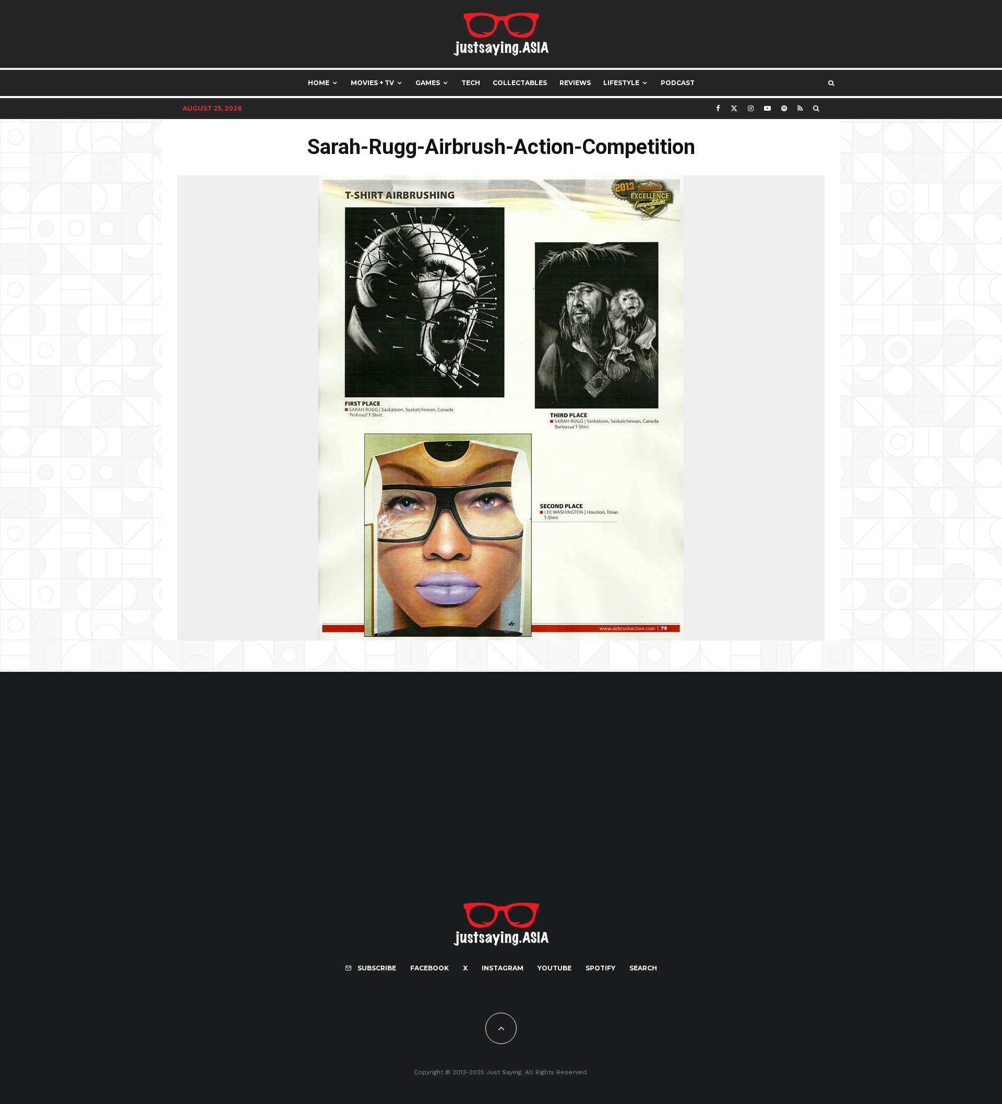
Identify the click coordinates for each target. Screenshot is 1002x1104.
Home (318, 83)
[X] (734, 108)
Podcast (678, 83)
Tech (470, 83)
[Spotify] (784, 108)
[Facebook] (718, 108)
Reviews (575, 83)
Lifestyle (621, 83)
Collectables (520, 83)
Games (427, 83)
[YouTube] (767, 108)
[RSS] (800, 108)
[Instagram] (751, 108)
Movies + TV (372, 83)
